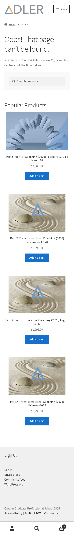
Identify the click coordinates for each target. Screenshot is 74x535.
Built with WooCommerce (41, 513)
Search (37, 528)
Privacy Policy (13, 513)
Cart (57, 525)
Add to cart (37, 176)
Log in (8, 470)
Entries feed (12, 474)
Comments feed (14, 479)
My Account (12, 528)
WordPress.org (14, 484)
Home (12, 24)
